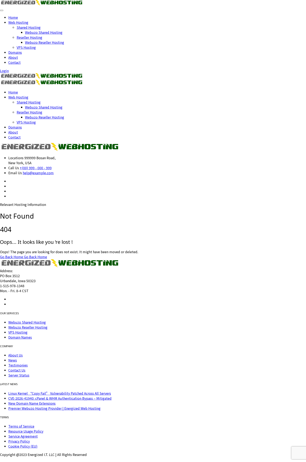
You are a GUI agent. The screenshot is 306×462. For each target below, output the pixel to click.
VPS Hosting (26, 47)
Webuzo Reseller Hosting (44, 42)
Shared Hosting (29, 27)
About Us (15, 355)
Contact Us (16, 370)
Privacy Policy (19, 441)
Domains (15, 52)
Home (13, 17)
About (13, 57)
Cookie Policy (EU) (22, 446)
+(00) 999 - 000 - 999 (36, 167)
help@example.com (38, 172)
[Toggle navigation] (1, 10)
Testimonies (18, 365)
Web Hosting (18, 22)
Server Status (18, 375)
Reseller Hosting (29, 37)
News (12, 360)
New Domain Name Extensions (32, 403)
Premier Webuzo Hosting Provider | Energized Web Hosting (54, 408)
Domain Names (20, 337)
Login (4, 70)
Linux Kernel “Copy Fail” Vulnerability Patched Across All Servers (59, 393)
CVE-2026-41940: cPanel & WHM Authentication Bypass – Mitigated (60, 398)
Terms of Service (21, 426)
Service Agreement (23, 436)
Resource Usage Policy (25, 431)
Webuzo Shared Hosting (43, 32)
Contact (14, 62)
